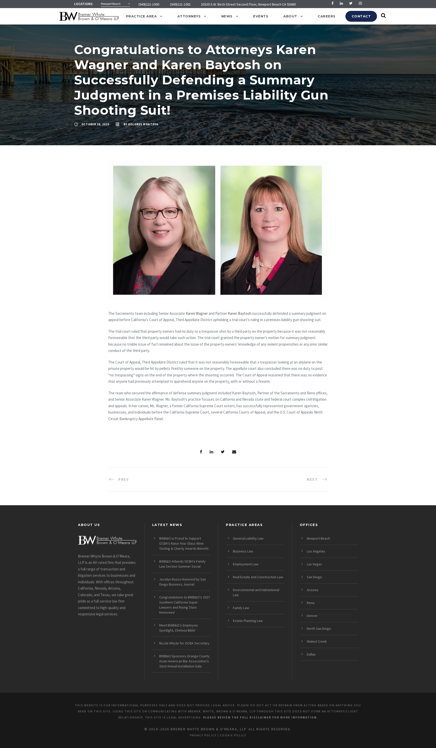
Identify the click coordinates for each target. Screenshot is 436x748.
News (227, 16)
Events (260, 16)
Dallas (311, 654)
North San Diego (319, 628)
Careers (327, 16)
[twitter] (350, 3)
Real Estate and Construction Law (258, 577)
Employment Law (245, 564)
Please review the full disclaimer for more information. (260, 717)
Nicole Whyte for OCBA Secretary (184, 643)
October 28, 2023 (95, 124)
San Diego (314, 577)
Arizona (312, 590)
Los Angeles (316, 551)
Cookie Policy (233, 735)
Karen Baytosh (239, 313)
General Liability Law (248, 538)
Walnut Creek (317, 641)
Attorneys (189, 16)
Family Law (241, 608)
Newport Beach (318, 538)
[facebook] (333, 3)
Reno (311, 602)
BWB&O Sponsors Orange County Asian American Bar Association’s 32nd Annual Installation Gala (184, 661)
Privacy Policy (203, 735)
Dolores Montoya (143, 124)
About (290, 16)
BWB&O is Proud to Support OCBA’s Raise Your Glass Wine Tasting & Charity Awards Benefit (183, 543)
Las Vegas (314, 564)
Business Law (243, 551)
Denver (312, 615)
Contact (361, 16)
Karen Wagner (197, 313)
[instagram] (360, 3)
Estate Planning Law (248, 620)
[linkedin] (341, 3)
